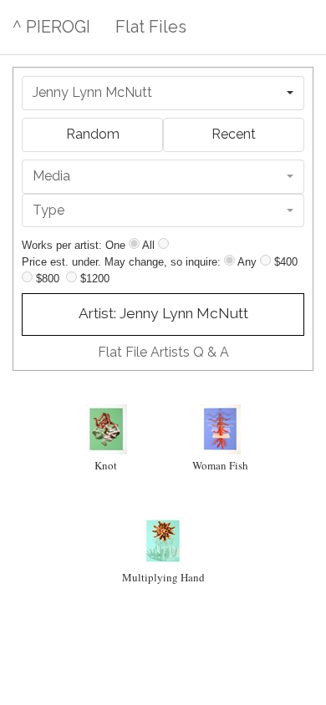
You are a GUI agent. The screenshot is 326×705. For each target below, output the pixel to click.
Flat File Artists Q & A (163, 352)
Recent (233, 134)
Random (93, 134)
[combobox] (163, 93)
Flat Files (150, 27)
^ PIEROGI (51, 27)
